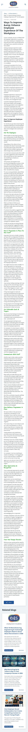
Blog (5, 13)
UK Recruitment (12, 13)
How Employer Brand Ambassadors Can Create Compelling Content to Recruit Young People (13, 712)
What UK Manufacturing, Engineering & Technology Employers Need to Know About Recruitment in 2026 (13, 630)
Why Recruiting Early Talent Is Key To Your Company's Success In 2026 (13, 671)
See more (21, 650)
